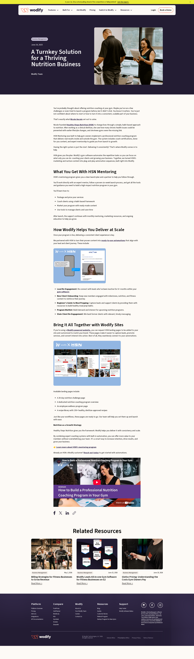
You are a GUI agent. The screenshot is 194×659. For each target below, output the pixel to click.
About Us (78, 608)
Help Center (122, 608)
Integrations (35, 616)
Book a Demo (165, 10)
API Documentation (37, 619)
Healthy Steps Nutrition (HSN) (80, 124)
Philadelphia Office (123, 638)
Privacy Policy (136, 638)
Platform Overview (36, 608)
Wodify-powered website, (79, 330)
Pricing (92, 10)
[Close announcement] (190, 2)
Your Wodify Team (80, 611)
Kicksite (55, 622)
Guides (99, 611)
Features (52, 10)
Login (153, 10)
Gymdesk (56, 619)
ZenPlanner (56, 611)
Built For (66, 10)
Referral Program (102, 616)
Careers (77, 614)
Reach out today (91, 452)
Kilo (54, 616)
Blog (98, 608)
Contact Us (78, 616)
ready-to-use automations (113, 240)
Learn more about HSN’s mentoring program (76, 447)
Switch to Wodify (106, 10)
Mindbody (56, 614)
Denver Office (111, 638)
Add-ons (33, 614)
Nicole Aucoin (76, 119)
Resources (125, 10)
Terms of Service (148, 638)
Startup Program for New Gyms (106, 619)
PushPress (56, 608)
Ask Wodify (81, 10)
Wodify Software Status (126, 611)
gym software (63, 291)
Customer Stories (102, 614)
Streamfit (56, 624)
